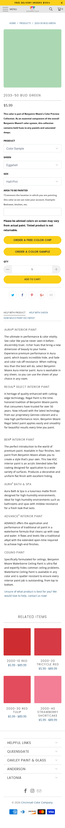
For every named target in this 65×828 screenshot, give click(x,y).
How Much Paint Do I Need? (19, 318)
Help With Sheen (38, 312)
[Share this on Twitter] (13, 295)
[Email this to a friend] (51, 295)
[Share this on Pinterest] (32, 295)
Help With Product (14, 312)
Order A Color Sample (32, 251)
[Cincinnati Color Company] (32, 9)
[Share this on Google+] (42, 295)
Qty (6, 261)
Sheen (7, 157)
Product (9, 140)
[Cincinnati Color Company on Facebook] (25, 791)
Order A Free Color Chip (33, 240)
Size (6, 173)
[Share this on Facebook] (22, 295)
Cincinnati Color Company (37, 802)
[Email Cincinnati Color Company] (39, 791)
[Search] (52, 9)
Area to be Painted (30, 197)
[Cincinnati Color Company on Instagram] (32, 791)
